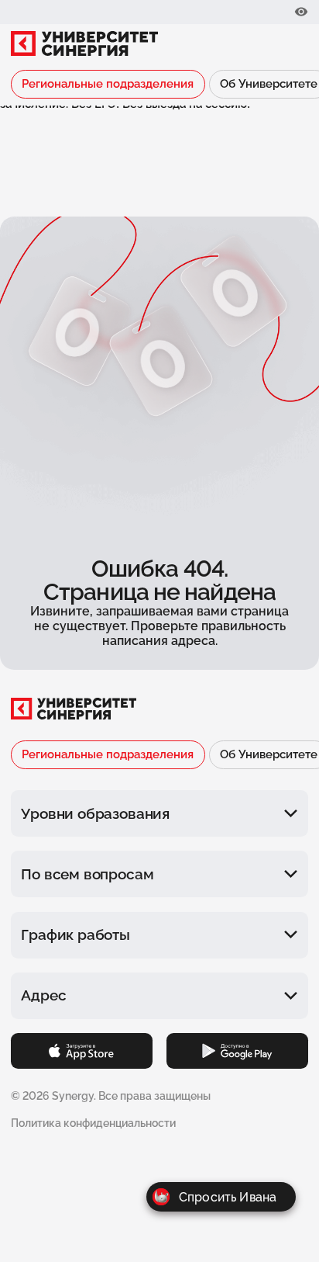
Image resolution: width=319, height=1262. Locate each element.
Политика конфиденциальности (93, 1123)
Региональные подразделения (108, 83)
